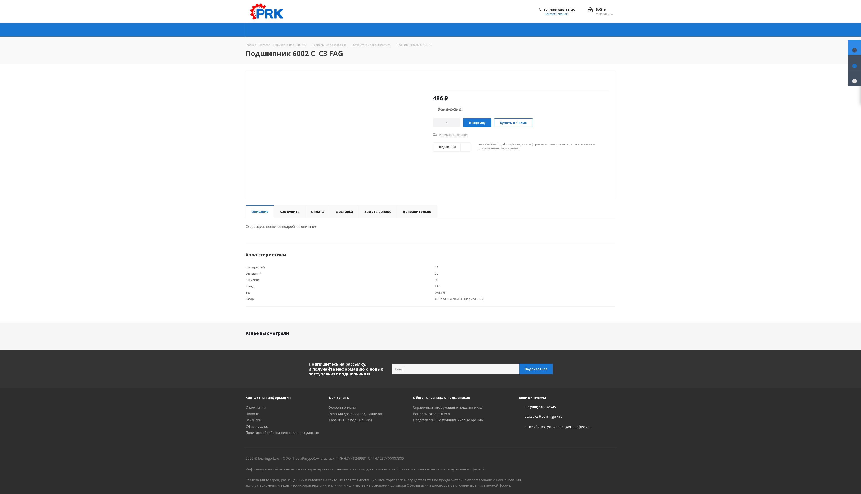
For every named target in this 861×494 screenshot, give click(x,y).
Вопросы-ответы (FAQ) (431, 413)
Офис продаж (257, 426)
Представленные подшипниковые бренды (448, 420)
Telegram (589, 458)
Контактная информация (268, 397)
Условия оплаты (342, 407)
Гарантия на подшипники (350, 420)
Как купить (339, 397)
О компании (256, 407)
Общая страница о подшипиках (441, 397)
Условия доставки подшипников (356, 413)
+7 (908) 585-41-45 (559, 10)
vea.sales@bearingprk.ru (544, 416)
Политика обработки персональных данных (282, 432)
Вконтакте (578, 458)
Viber (600, 458)
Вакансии (253, 420)
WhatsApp (612, 458)
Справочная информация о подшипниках (447, 407)
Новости (252, 413)
